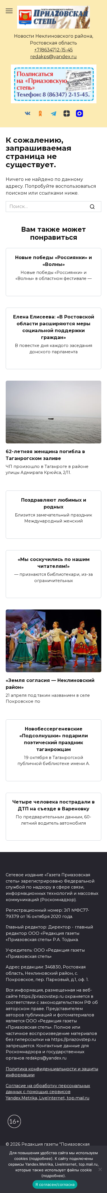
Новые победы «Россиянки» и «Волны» (53, 261)
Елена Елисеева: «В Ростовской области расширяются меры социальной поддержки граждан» (53, 327)
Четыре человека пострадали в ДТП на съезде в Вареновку (53, 805)
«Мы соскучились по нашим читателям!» (54, 563)
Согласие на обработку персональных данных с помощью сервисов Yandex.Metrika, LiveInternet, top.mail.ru (48, 1092)
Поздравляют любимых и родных (53, 503)
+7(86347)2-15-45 (53, 50)
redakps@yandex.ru (53, 56)
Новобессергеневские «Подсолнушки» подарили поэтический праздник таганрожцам (53, 739)
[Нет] (100, 1169)
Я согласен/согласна (55, 1184)
